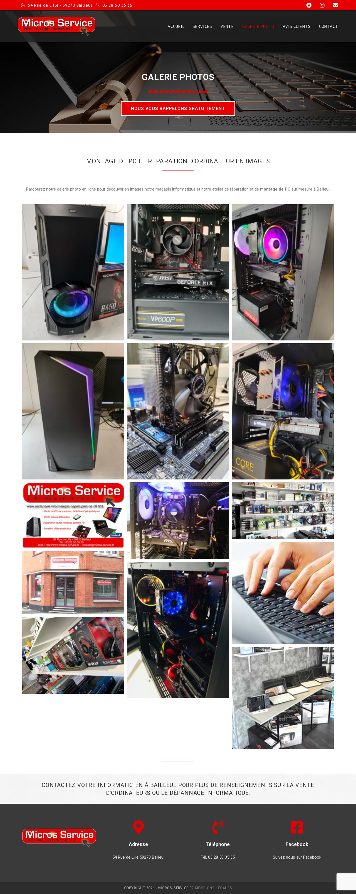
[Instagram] (319, 5)
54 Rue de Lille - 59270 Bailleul (60, 5)
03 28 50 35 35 (117, 5)
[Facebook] (306, 5)
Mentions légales (213, 888)
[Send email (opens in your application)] (332, 5)
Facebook (297, 844)
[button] (178, 108)
